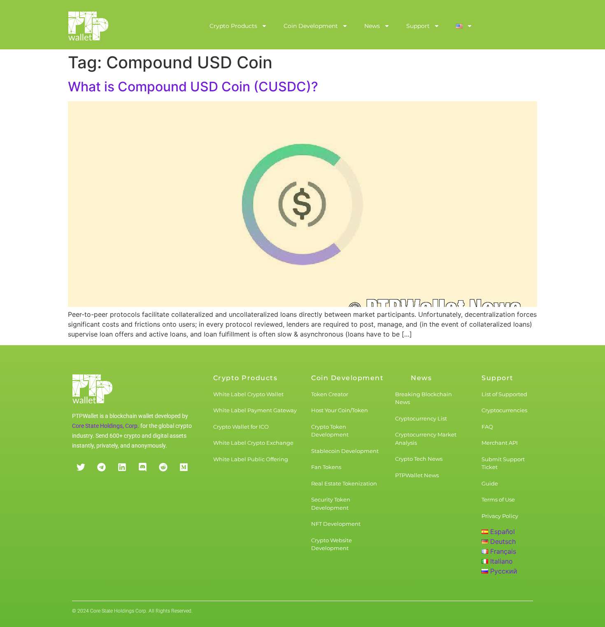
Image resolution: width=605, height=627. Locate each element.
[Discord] (142, 467)
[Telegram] (101, 467)
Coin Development (311, 26)
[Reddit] (163, 467)
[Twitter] (80, 467)
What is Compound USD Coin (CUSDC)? (193, 87)
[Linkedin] (121, 467)
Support (418, 26)
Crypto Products (233, 26)
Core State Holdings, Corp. (105, 426)
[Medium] (183, 467)
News (372, 26)
